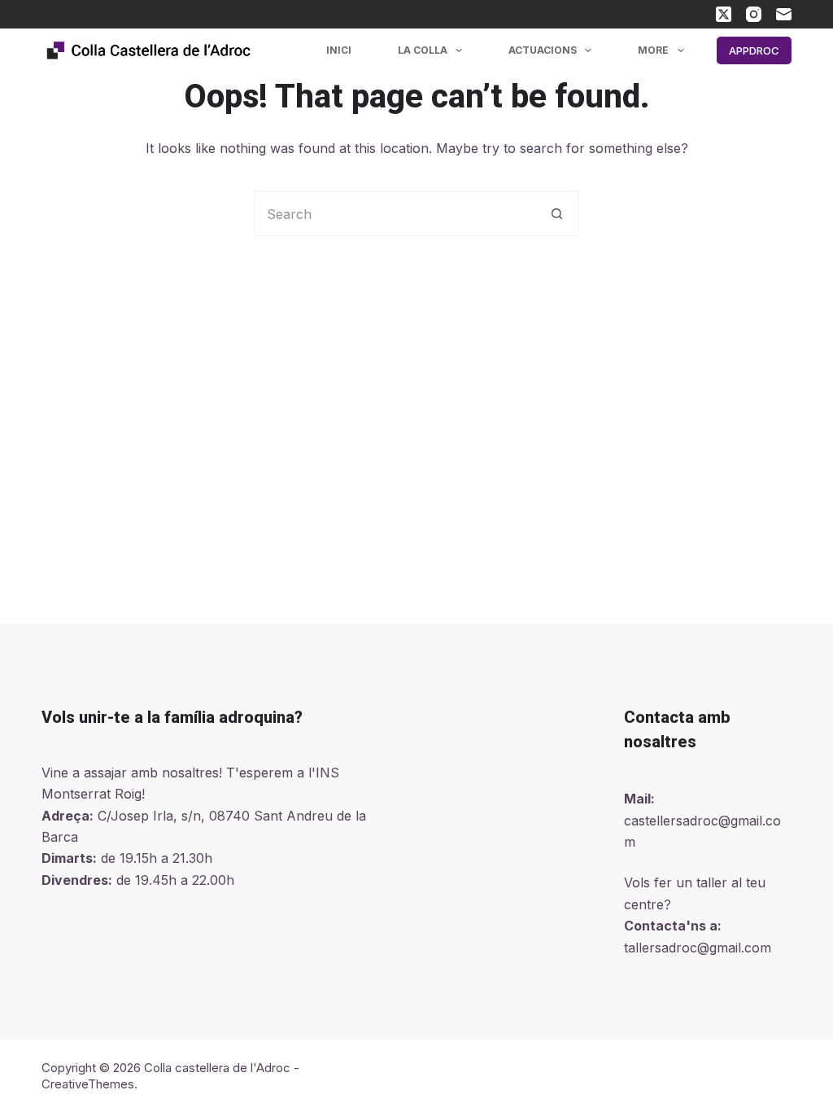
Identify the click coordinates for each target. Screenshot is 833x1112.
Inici (338, 50)
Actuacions (542, 50)
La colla (422, 50)
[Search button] (556, 213)
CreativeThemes (87, 1084)
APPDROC (754, 50)
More (653, 50)
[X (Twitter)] (723, 14)
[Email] (784, 14)
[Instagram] (753, 14)
